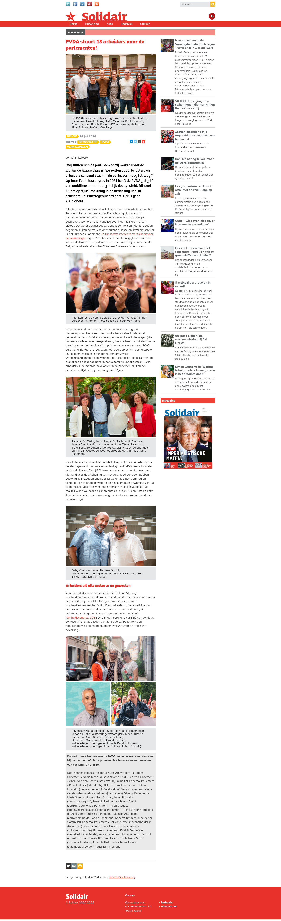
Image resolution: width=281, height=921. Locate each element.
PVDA (105, 142)
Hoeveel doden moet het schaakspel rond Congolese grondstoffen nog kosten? (194, 251)
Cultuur (145, 24)
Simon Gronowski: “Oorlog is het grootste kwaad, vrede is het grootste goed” (195, 370)
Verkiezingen (77, 147)
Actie (110, 24)
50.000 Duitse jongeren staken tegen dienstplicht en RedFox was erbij (195, 104)
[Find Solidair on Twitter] (68, 6)
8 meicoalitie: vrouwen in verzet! (193, 284)
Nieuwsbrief (169, 906)
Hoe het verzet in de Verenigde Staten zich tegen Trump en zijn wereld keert (195, 44)
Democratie (88, 142)
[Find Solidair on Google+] (82, 6)
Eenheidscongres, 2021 (81, 617)
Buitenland (92, 24)
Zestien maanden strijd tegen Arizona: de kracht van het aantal (195, 135)
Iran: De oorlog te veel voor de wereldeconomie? (194, 160)
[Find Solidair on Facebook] (75, 6)
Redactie (166, 902)
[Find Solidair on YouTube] (89, 6)
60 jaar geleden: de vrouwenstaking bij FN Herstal (191, 339)
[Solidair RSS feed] (97, 6)
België (73, 24)
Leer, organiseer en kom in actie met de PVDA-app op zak (194, 190)
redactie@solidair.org (122, 877)
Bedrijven (127, 24)
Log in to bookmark (68, 866)
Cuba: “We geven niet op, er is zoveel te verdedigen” (195, 222)
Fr (212, 16)
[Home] (80, 898)
